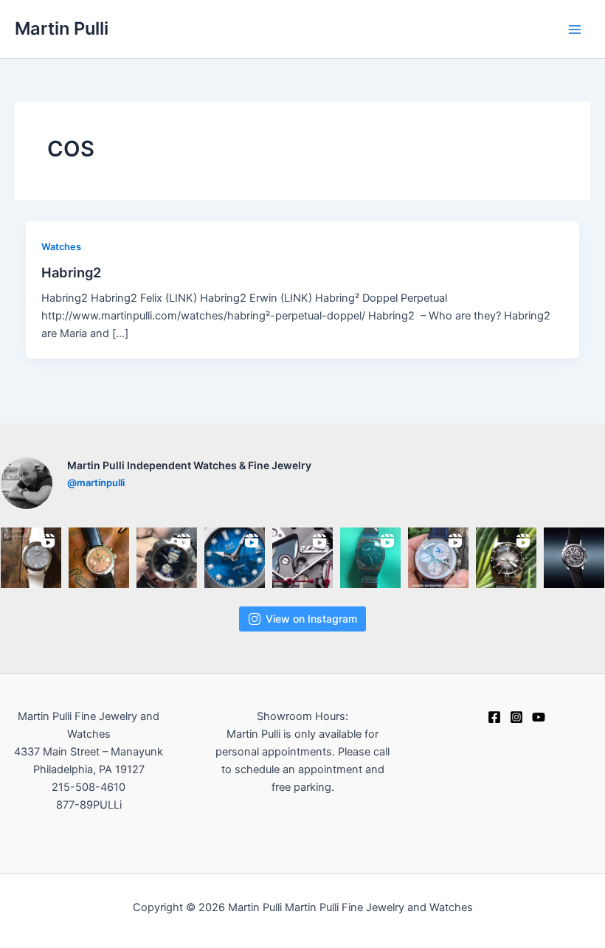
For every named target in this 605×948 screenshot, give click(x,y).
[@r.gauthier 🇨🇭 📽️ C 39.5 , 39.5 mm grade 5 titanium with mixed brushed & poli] (31, 557)
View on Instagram (311, 618)
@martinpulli (96, 482)
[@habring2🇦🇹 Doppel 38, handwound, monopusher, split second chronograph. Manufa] (99, 557)
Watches (61, 246)
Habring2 (71, 272)
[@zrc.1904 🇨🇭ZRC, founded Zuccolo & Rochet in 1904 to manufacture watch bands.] (506, 557)
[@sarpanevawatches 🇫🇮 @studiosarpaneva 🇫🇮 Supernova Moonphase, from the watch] (166, 557)
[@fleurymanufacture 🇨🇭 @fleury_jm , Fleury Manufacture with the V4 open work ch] (302, 557)
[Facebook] (494, 717)
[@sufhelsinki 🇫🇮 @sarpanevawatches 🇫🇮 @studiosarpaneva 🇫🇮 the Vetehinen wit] (234, 557)
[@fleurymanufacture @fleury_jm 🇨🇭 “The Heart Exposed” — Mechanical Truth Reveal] (574, 557)
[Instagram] (516, 717)
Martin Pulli (61, 28)
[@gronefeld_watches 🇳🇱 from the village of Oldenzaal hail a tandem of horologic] (438, 557)
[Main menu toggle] (574, 29)
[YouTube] (538, 717)
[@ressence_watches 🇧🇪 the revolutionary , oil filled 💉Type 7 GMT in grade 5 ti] (370, 557)
